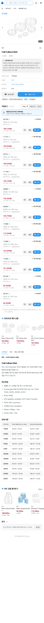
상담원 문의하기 (16, 142)
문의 (30, 130)
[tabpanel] (22, 418)
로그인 (38, 527)
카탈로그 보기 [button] (31, 94)
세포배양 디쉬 (22, 8)
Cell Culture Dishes (17, 84)
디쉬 (15, 8)
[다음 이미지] (41, 27)
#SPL (26, 99)
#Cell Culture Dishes (15, 99)
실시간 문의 (11, 94)
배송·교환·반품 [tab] (19, 352)
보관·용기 (8, 8)
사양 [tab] (10, 352)
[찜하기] (25, 130)
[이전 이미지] (2, 27)
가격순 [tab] (25, 106)
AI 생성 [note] (5, 14)
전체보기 (40, 489)
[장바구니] (36, 3)
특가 (11, 56)
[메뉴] (41, 3)
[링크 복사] (40, 48)
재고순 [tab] (39, 106)
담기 (38, 130)
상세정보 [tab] (4, 352)
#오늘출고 (32, 99)
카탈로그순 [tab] (33, 106)
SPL (3, 48)
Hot (5, 56)
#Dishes (4, 99)
